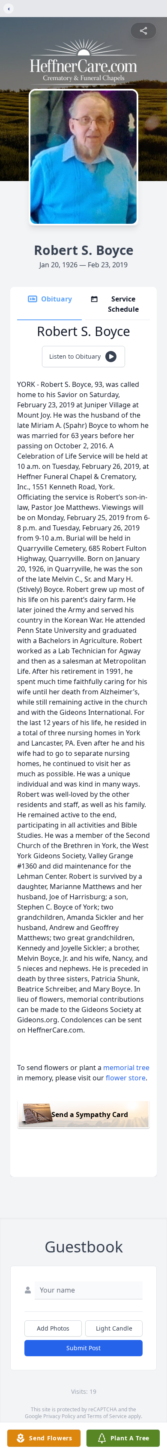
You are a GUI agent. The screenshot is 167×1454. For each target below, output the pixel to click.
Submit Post (83, 1348)
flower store (126, 1077)
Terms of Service (107, 1416)
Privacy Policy (59, 1416)
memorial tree (126, 1067)
